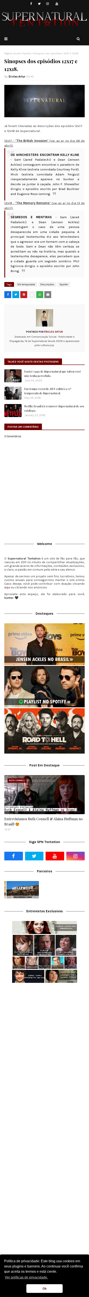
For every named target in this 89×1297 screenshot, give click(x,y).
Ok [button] (45, 1288)
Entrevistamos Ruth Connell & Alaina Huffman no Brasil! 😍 (43, 821)
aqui (7, 587)
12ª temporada (26, 284)
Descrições (47, 284)
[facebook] (31, 4)
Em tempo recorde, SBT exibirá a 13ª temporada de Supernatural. (47, 391)
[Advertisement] (44, 1035)
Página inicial (12, 53)
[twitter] (39, 4)
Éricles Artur (17, 76)
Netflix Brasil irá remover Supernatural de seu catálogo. (54, 408)
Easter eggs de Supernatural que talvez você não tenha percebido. (52, 374)
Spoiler (26, 53)
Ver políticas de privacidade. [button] (26, 1277)
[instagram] (47, 4)
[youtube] (57, 4)
